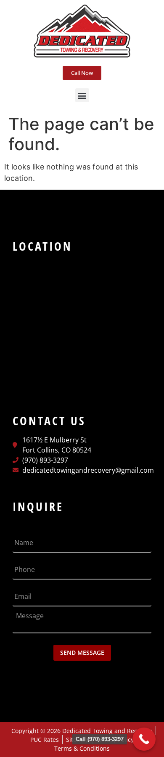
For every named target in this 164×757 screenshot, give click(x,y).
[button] (82, 95)
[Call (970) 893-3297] (144, 739)
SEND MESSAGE (82, 652)
